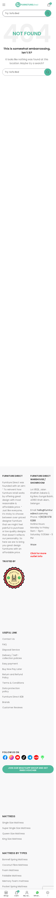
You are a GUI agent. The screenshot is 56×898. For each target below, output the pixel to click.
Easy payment (10, 663)
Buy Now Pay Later (12, 669)
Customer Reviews (12, 707)
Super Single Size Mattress (16, 828)
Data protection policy (11, 690)
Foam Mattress (10, 870)
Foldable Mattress (11, 875)
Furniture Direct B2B (12, 696)
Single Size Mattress (13, 822)
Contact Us (8, 639)
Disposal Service (11, 649)
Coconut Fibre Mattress (15, 864)
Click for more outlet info (38, 555)
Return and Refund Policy (12, 676)
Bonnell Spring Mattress (15, 859)
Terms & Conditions (13, 682)
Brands (6, 702)
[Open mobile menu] (4, 5)
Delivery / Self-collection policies (12, 657)
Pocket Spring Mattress (14, 886)
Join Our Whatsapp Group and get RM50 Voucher (28, 769)
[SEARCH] (48, 13)
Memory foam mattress (15, 881)
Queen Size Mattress (13, 833)
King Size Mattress (12, 838)
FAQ (4, 644)
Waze (33, 544)
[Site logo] (27, 4)
